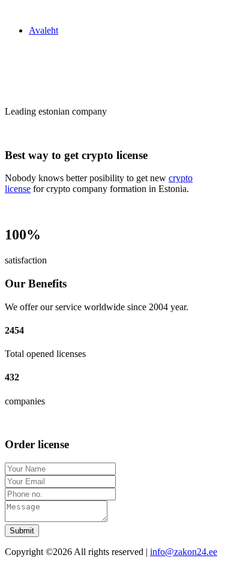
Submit (22, 530)
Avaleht (43, 30)
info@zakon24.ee (183, 552)
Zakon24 (22, 10)
